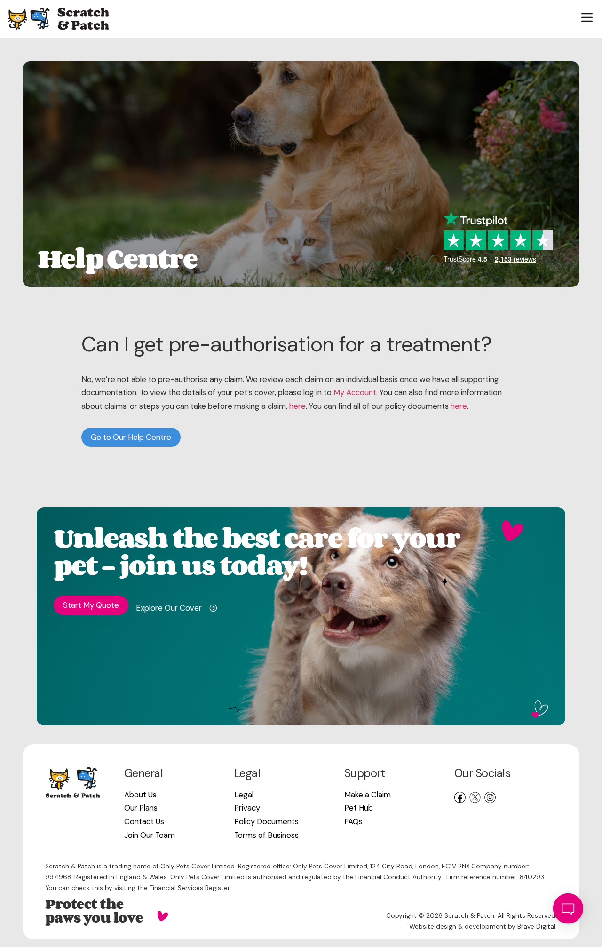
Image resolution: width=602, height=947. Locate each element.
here (297, 406)
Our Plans (141, 808)
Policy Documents (266, 821)
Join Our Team (149, 835)
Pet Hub (358, 808)
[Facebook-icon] (460, 797)
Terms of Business (266, 835)
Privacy (247, 808)
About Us (140, 794)
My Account (354, 392)
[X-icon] (475, 797)
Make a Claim (367, 794)
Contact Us (144, 821)
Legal (243, 794)
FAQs (353, 821)
